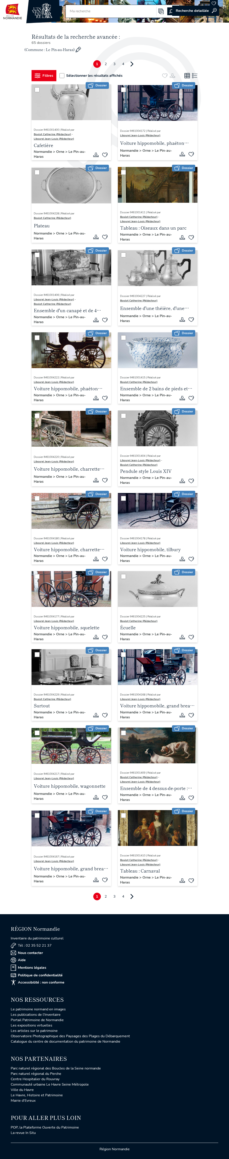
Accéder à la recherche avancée (195, 11)
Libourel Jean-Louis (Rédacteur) (54, 139)
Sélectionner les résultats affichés (94, 75)
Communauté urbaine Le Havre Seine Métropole (50, 1084)
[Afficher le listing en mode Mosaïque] (187, 75)
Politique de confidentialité (40, 975)
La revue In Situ (23, 1132)
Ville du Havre (22, 1089)
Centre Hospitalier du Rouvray (35, 1079)
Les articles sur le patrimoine (34, 1030)
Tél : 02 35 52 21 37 (35, 945)
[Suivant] (132, 64)
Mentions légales (32, 967)
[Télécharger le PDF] (96, 155)
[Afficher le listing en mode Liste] (194, 75)
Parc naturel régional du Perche (36, 1073)
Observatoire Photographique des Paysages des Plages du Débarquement (70, 1036)
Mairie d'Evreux (23, 1100)
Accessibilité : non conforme (41, 982)
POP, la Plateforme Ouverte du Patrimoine (45, 1127)
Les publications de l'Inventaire (36, 1014)
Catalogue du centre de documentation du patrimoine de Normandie (65, 1041)
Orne (60, 151)
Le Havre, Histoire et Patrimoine (37, 1095)
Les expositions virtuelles (31, 1025)
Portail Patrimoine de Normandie (37, 1020)
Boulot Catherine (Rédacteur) (52, 134)
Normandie (43, 151)
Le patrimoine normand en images (38, 1009)
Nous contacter (30, 952)
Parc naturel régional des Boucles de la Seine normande (56, 1068)
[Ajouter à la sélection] (105, 155)
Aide (22, 960)
